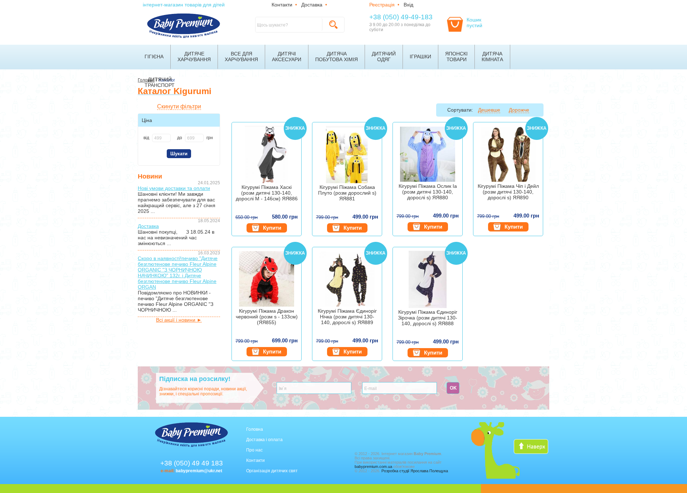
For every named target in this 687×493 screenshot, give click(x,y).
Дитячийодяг (384, 56)
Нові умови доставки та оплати (174, 188)
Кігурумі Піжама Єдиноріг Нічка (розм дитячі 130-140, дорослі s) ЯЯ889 (347, 316)
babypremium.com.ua (373, 466)
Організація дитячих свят (272, 470)
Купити (272, 228)
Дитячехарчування (194, 56)
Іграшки (420, 56)
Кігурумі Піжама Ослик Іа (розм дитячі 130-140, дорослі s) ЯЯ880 (428, 191)
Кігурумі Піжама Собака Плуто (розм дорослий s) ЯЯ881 (347, 192)
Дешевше (489, 110)
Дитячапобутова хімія (336, 56)
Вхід (408, 5)
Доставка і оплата (264, 439)
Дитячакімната (492, 56)
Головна (254, 429)
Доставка (311, 5)
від (146, 137)
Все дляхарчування (241, 56)
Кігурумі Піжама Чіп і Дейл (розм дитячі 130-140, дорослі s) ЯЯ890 (508, 191)
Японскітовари (456, 56)
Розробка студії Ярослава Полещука (414, 471)
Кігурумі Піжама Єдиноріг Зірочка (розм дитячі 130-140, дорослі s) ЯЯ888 (427, 317)
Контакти (282, 5)
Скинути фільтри (179, 106)
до (179, 137)
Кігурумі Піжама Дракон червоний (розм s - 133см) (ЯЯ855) (267, 316)
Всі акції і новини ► (179, 320)
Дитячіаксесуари (286, 56)
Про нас (254, 450)
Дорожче (519, 110)
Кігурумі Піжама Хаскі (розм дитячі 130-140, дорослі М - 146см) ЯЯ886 (267, 192)
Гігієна (154, 56)
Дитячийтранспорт (160, 82)
